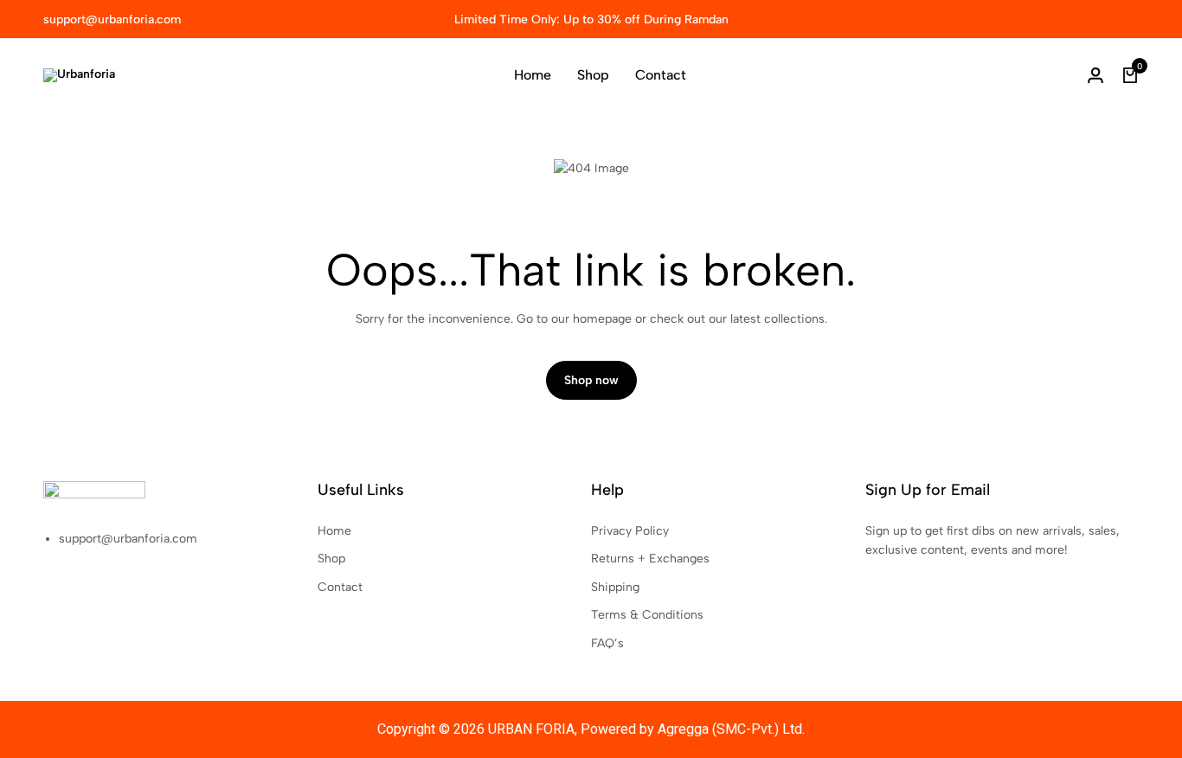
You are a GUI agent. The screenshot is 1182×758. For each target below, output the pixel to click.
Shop (593, 75)
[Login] (1095, 75)
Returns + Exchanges (650, 558)
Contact (660, 75)
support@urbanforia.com (112, 19)
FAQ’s (607, 643)
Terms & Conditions (647, 614)
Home (532, 75)
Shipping (615, 587)
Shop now (591, 380)
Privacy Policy (630, 531)
